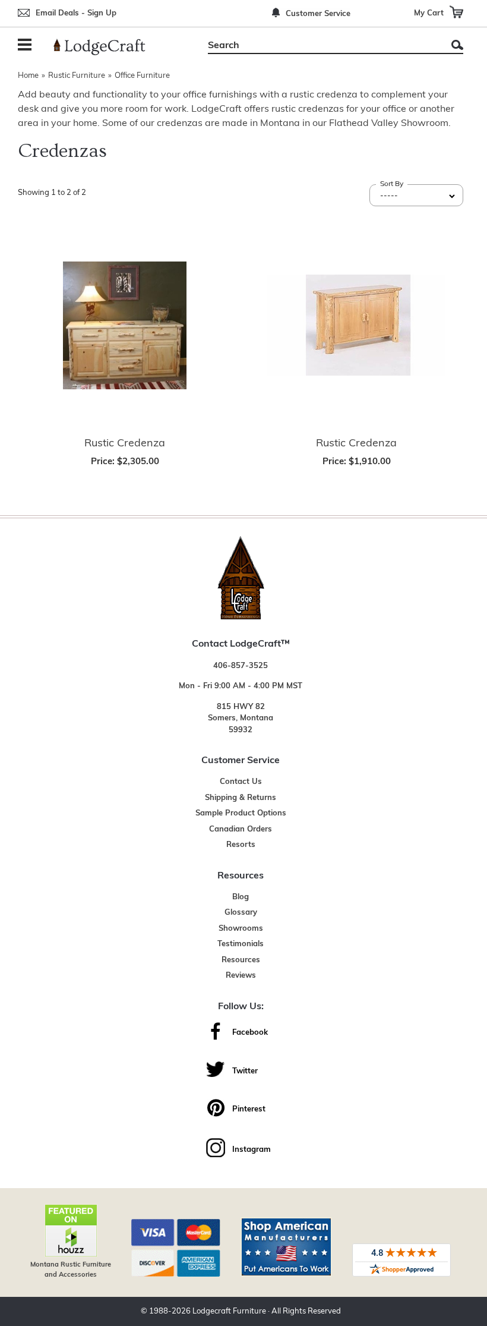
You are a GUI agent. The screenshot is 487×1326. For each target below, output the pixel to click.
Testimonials (240, 944)
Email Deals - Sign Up (76, 13)
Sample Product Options (240, 813)
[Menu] (27, 46)
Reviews (241, 975)
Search (457, 45)
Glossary (240, 912)
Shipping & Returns (240, 798)
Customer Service (318, 14)
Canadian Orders (240, 829)
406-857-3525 (240, 666)
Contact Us (241, 782)
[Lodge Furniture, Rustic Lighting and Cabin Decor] (106, 47)
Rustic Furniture (76, 76)
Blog (240, 897)
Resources (241, 960)
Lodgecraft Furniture (229, 1311)
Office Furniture (142, 76)
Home (28, 76)
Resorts (240, 845)
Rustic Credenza (124, 444)
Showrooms (241, 929)
